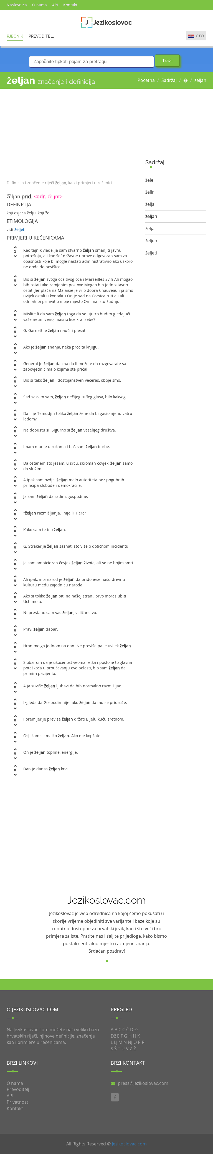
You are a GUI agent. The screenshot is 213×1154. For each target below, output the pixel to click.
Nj (130, 1042)
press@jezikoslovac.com (143, 1083)
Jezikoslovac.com (129, 1144)
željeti (20, 229)
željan (200, 80)
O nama (39, 4)
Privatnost (17, 1102)
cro (200, 35)
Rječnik (15, 36)
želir (149, 192)
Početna (146, 80)
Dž (113, 1036)
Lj (115, 1042)
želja (149, 204)
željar (150, 228)
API (55, 4)
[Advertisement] (72, 133)
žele (149, 180)
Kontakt (70, 4)
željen (151, 241)
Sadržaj (169, 80)
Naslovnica (17, 4)
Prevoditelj (42, 36)
